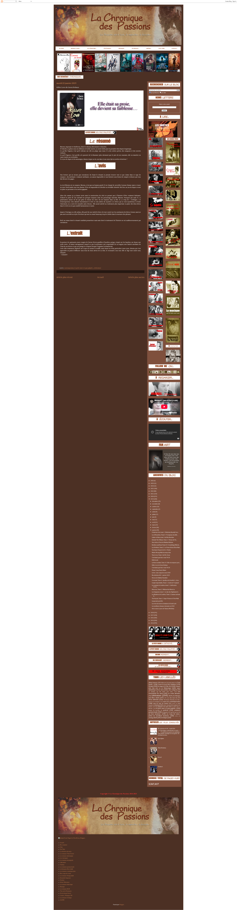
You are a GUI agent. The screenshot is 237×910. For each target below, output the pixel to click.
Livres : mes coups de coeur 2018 (161, 572)
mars (153, 525)
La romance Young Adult (67, 875)
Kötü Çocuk (155, 560)
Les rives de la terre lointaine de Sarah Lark (164, 603)
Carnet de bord (162, 684)
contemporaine (69, 268)
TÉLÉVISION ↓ (108, 48)
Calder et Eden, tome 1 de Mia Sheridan (163, 537)
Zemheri (160, 766)
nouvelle (157, 710)
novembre (155, 504)
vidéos (176, 715)
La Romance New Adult (66, 869)
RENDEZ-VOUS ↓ (75, 48)
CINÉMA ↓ (149, 48)
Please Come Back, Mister (159, 570)
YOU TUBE (161, 48)
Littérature (97, 268)
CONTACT (174, 48)
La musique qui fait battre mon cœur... (161, 691)
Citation (173, 684)
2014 (152, 623)
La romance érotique (66, 897)
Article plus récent (64, 277)
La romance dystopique (66, 856)
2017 (152, 615)
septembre (155, 509)
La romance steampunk (66, 860)
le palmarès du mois (162, 706)
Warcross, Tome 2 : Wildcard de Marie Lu (163, 589)
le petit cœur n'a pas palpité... (84, 268)
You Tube (62, 849)
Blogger (121, 904)
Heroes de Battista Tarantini (159, 578)
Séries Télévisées (64, 882)
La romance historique (66, 884)
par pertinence (155, 92)
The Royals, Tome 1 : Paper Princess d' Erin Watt (165, 598)
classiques (157, 701)
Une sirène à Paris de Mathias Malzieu (162, 542)
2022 (152, 491)
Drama (151, 686)
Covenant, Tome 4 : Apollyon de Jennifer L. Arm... (165, 580)
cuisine (173, 703)
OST (165, 698)
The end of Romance (66, 891)
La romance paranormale (67, 867)
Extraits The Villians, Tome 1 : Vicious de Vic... (164, 540)
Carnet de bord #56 (157, 601)
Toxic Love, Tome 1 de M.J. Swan (161, 555)
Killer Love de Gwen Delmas (160, 565)
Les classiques (64, 858)
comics (164, 701)
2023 (152, 488)
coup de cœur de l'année (160, 703)
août (153, 511)
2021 (152, 494)
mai (153, 519)
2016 (152, 617)
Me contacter (63, 845)
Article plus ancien (136, 277)
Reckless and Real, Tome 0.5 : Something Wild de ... (166, 545)
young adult (153, 717)
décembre (155, 501)
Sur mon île (173, 698)
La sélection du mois (65, 851)
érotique (164, 717)
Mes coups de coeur (65, 873)
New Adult (155, 698)
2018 (152, 612)
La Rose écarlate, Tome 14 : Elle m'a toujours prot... (166, 562)
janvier (154, 530)
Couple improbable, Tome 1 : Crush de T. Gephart (165, 583)
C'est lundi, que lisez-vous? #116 (161, 557)
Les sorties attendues (174, 693)
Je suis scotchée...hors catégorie (168, 690)
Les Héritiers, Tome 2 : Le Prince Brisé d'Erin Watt (166, 547)
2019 (152, 499)
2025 (152, 483)
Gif (159, 688)
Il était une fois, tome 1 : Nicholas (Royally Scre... (165, 532)
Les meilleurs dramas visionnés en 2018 (163, 606)
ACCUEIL (61, 48)
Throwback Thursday (169, 699)
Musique (177, 695)
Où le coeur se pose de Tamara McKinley (163, 608)
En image (160, 686)
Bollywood (163, 682)
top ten (176, 712)
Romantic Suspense (65, 878)
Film (153, 688)
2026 (152, 480)
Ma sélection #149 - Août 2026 (166, 728)
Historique (167, 688)
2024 (152, 486)
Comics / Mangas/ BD (66, 895)
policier (165, 710)
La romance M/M (65, 889)
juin (153, 517)
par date (163, 92)
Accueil (100, 277)
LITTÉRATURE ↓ (92, 48)
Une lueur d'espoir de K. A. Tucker (161, 550)
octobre (154, 506)
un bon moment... (155, 714)
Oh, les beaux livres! (65, 893)
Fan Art (168, 686)
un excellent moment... (161, 716)
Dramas (62, 880)
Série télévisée (154, 699)
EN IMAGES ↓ (135, 48)
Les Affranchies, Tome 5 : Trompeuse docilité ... (165, 535)
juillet (154, 514)
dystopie (157, 705)
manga (150, 710)
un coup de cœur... (173, 714)
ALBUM (62, 900)
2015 (152, 620)
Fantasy (178, 686)
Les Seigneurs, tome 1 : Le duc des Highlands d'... (165, 592)
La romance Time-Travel (67, 853)
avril (153, 522)
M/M (170, 695)
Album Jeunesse (153, 682)
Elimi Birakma (162, 748)
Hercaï (160, 757)
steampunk (164, 712)
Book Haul (171, 682)
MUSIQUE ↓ (121, 48)
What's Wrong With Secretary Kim (161, 552)
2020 (152, 496)
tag (171, 712)
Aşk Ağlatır (161, 738)
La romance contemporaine (68, 871)
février (154, 527)
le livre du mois (166, 705)
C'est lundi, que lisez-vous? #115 (161, 567)
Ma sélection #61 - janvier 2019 (161, 575)
